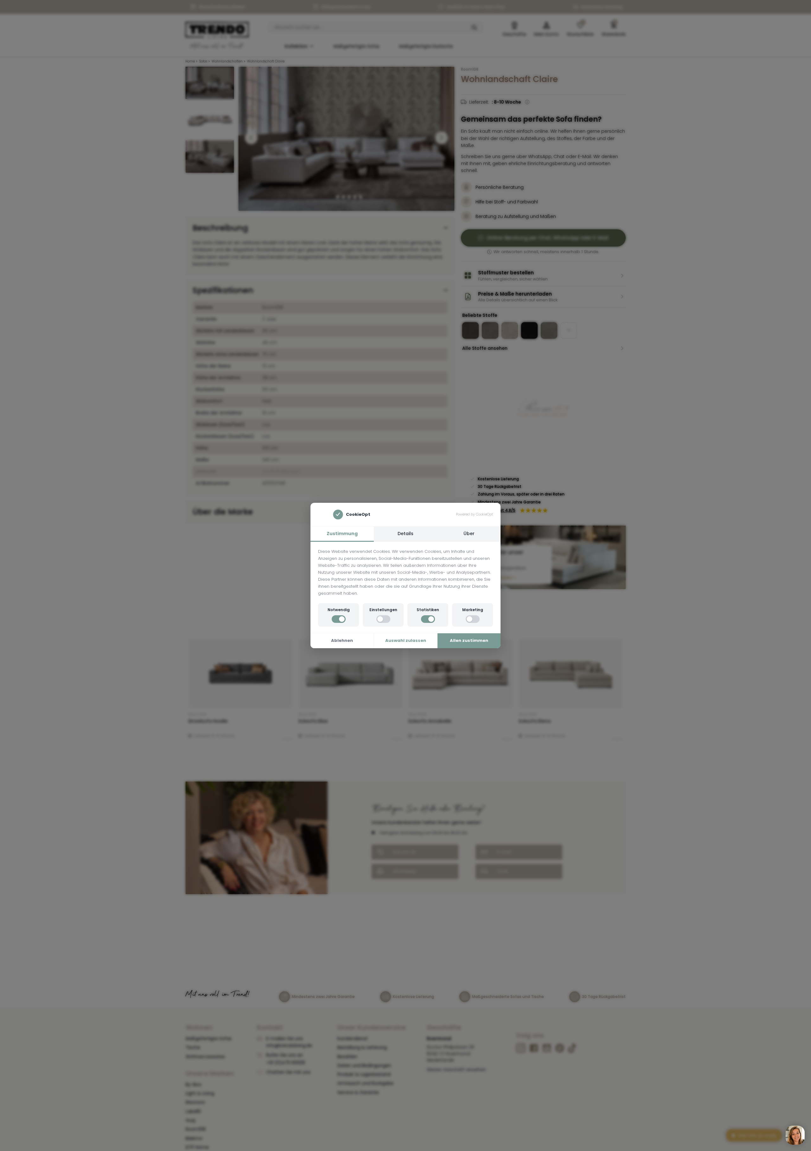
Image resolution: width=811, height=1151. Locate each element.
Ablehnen (342, 640)
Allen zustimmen (469, 640)
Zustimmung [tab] (342, 533)
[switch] (339, 619)
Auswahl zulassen (405, 640)
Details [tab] (405, 533)
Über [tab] (469, 533)
